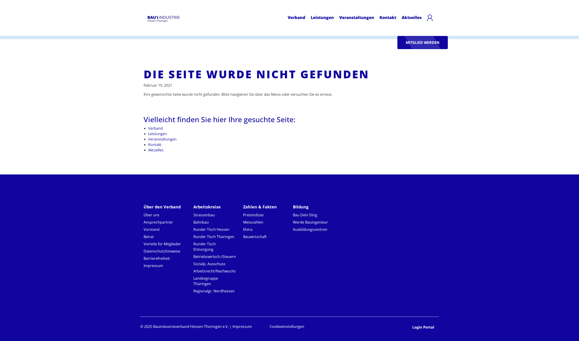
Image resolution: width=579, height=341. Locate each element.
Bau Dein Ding (305, 214)
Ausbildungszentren (310, 229)
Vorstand (151, 229)
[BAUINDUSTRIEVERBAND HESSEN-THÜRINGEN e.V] (164, 19)
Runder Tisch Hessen (211, 229)
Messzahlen (253, 222)
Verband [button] (296, 17)
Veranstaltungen (356, 17)
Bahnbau (201, 222)
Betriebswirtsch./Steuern (214, 256)
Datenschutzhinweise (162, 251)
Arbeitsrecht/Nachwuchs (214, 271)
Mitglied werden (422, 42)
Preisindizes (253, 214)
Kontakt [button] (388, 17)
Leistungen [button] (322, 17)
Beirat (149, 236)
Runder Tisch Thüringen (213, 236)
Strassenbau (204, 214)
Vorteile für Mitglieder (162, 243)
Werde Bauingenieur (310, 222)
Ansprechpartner (158, 222)
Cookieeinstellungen (287, 326)
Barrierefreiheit (157, 258)
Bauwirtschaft (255, 236)
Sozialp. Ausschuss (209, 263)
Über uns (151, 214)
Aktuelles (412, 17)
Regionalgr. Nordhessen (214, 291)
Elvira (247, 229)
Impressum (153, 265)
